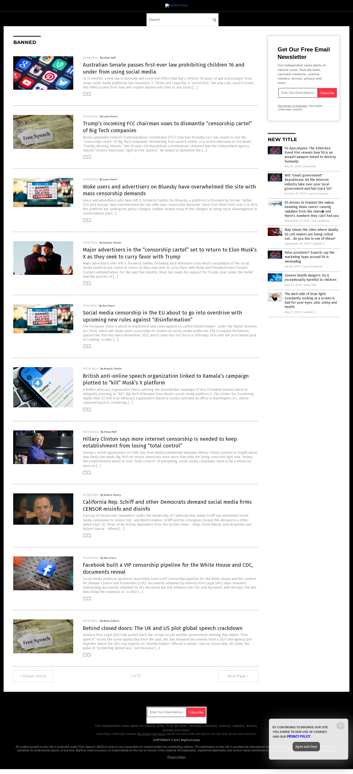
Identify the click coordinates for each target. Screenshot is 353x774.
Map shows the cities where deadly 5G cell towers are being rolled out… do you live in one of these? (311, 234)
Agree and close (306, 747)
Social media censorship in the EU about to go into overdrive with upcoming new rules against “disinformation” (162, 316)
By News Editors (109, 621)
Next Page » (238, 676)
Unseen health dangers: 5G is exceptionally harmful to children (310, 277)
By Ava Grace (107, 305)
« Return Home (33, 676)
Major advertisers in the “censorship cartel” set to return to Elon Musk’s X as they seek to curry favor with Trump (170, 253)
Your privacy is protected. (292, 105)
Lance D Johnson (319, 193)
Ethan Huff (309, 166)
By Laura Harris (109, 116)
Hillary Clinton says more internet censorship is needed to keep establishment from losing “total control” (160, 442)
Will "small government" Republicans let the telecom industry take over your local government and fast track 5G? (308, 182)
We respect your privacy (151, 733)
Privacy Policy (176, 757)
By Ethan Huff (108, 57)
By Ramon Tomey (111, 495)
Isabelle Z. (319, 243)
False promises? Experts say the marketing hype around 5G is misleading (310, 257)
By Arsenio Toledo (110, 242)
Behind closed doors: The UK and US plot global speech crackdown (163, 628)
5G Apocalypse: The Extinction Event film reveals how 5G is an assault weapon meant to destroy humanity (310, 155)
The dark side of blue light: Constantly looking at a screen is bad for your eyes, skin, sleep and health (311, 300)
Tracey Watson (321, 220)
